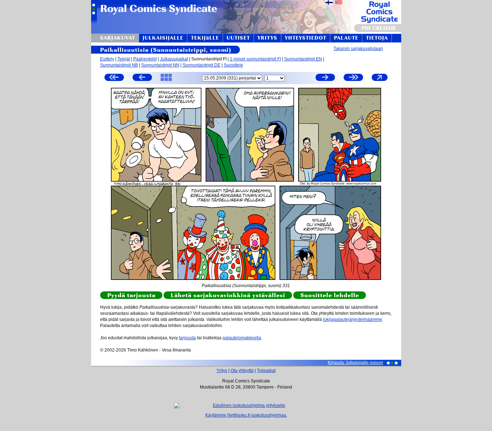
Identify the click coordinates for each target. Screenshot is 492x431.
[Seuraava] (325, 78)
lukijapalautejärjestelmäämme (352, 319)
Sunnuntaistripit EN (303, 59)
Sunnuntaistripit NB (119, 65)
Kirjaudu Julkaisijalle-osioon (355, 362)
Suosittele (233, 65)
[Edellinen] (142, 78)
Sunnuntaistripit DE (201, 65)
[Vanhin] (114, 78)
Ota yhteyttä (242, 370)
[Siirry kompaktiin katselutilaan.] (379, 80)
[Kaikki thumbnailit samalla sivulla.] (166, 80)
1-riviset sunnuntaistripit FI (255, 59)
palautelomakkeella (242, 337)
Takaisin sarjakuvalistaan (358, 48)
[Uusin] (353, 78)
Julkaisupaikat (174, 59)
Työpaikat (266, 370)
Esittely (107, 59)
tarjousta (187, 337)
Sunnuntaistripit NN (160, 65)
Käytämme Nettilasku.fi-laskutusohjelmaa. (246, 415)
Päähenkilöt (145, 59)
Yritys (221, 370)
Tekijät (123, 59)
